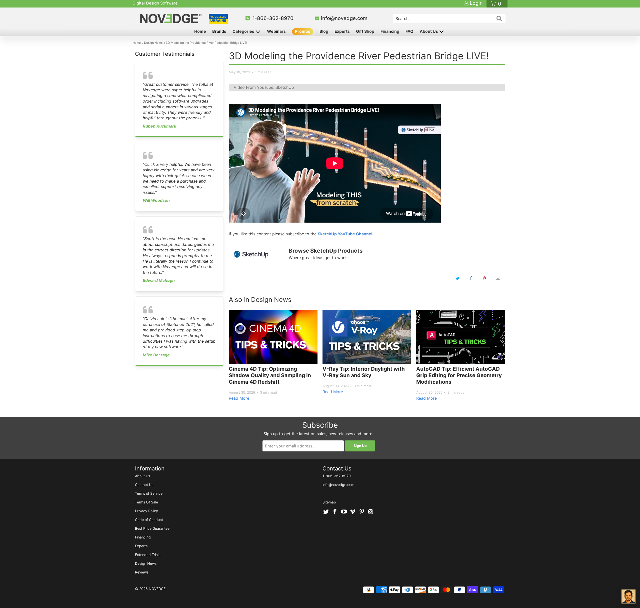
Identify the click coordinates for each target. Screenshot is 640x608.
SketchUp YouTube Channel (345, 233)
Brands (219, 31)
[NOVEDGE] (171, 18)
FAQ (410, 31)
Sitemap (329, 502)
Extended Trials (147, 554)
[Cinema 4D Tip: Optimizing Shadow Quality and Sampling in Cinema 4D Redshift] (273, 337)
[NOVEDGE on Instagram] (370, 511)
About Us (429, 31)
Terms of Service (148, 493)
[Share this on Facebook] (471, 278)
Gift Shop (365, 31)
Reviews (141, 572)
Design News (145, 563)
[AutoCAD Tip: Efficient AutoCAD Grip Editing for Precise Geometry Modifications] (460, 337)
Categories (243, 31)
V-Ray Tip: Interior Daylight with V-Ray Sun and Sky (363, 372)
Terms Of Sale (146, 502)
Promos (302, 31)
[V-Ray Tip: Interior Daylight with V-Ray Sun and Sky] (366, 337)
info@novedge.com (344, 18)
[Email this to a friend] (498, 278)
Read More (239, 398)
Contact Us (144, 484)
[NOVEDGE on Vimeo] (353, 511)
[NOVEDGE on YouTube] (344, 511)
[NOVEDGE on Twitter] (326, 511)
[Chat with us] (629, 596)
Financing (389, 31)
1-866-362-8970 (273, 18)
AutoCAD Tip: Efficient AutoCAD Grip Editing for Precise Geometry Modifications (459, 375)
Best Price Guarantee (152, 528)
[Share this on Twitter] (457, 278)
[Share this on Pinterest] (484, 278)
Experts (342, 31)
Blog (324, 31)
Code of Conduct (149, 519)
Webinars (276, 31)
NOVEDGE (157, 588)
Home (200, 31)
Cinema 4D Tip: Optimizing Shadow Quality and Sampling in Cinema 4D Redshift (270, 375)
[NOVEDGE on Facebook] (335, 511)
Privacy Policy (146, 511)
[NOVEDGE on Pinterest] (362, 511)
